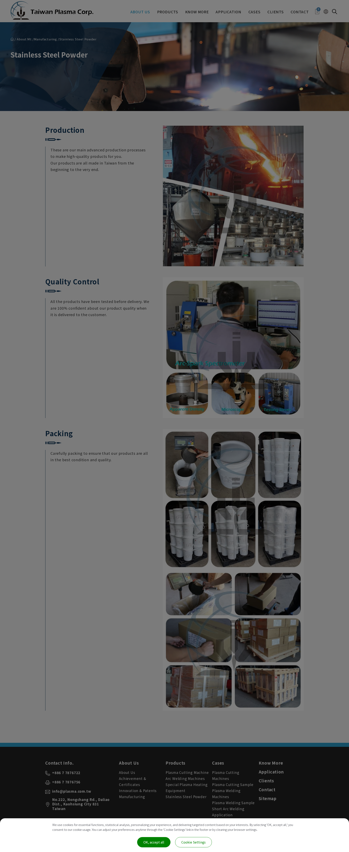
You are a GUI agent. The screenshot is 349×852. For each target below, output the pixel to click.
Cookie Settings (193, 842)
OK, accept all (153, 842)
